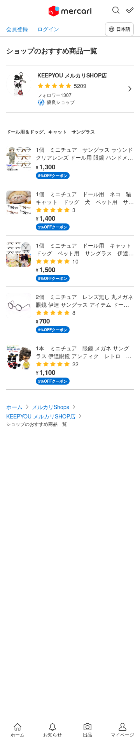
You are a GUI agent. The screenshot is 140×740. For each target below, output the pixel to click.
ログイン (48, 29)
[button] (116, 11)
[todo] (130, 10)
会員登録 (17, 29)
